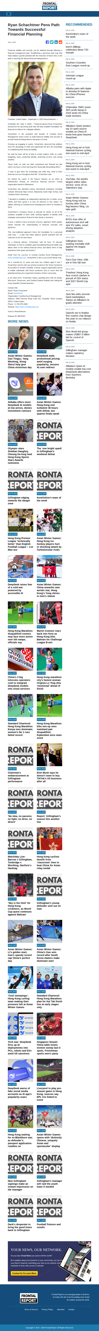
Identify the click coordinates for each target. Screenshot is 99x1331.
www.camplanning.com (17, 258)
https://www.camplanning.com (27, 307)
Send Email (17, 293)
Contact (71, 1309)
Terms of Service (31, 1309)
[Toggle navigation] (8, 14)
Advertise (60, 1309)
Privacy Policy (47, 1309)
